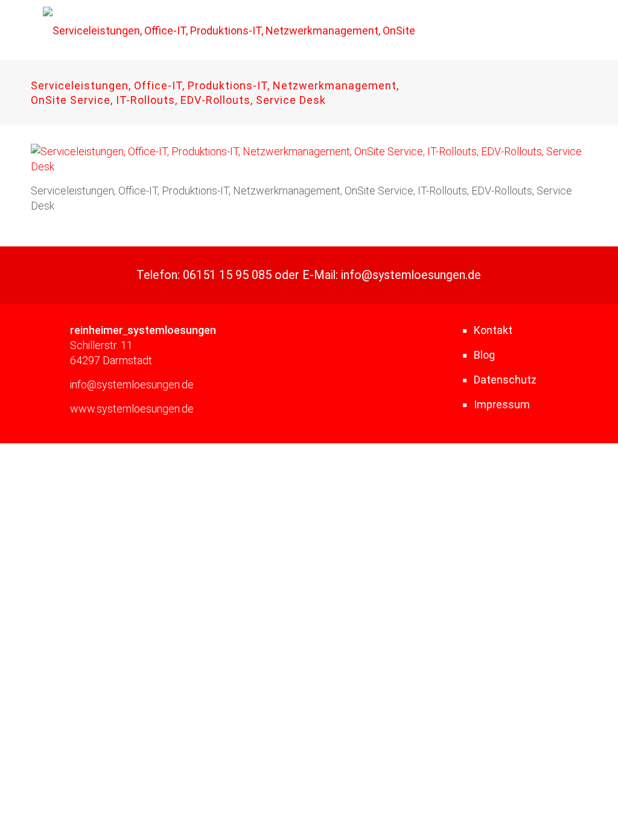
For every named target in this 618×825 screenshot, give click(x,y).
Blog (484, 354)
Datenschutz (505, 379)
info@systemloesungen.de (411, 275)
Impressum (502, 404)
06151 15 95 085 (227, 275)
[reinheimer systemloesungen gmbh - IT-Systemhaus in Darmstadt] (248, 30)
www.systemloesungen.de (132, 408)
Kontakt (493, 330)
